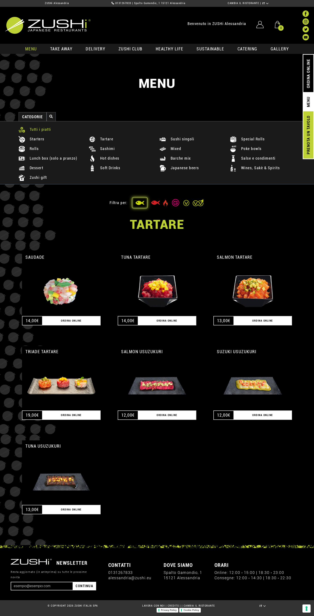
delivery (95, 48)
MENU (31, 48)
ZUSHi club (130, 48)
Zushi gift (37, 177)
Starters (36, 139)
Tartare (106, 139)
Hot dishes (109, 158)
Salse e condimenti (258, 158)
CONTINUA (84, 586)
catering (247, 48)
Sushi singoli (181, 139)
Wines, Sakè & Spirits (260, 168)
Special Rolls (252, 139)
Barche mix (180, 158)
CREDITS (173, 605)
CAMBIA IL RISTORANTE (243, 3)
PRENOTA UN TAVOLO (308, 135)
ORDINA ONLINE (308, 73)
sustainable (210, 48)
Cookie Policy (191, 610)
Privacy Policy (169, 610)
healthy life (169, 48)
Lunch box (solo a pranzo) (52, 158)
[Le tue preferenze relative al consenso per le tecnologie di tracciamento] (306, 608)
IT (264, 3)
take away (61, 48)
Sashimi (107, 148)
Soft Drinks (109, 168)
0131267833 (123, 3)
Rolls (33, 148)
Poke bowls (251, 148)
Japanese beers (184, 168)
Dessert (35, 168)
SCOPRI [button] (61, 286)
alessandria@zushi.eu (129, 578)
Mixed (175, 148)
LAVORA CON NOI (153, 605)
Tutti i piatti (39, 129)
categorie (32, 117)
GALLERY (280, 48)
